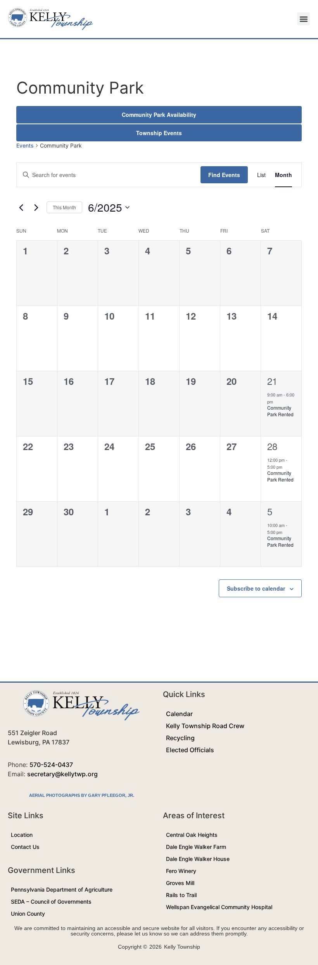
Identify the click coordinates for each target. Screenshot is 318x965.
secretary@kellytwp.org (62, 774)
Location (22, 834)
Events (25, 145)
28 (272, 446)
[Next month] (36, 207)
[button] (303, 18)
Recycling (180, 738)
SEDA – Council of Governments (51, 901)
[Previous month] (21, 207)
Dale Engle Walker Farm (196, 846)
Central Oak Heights (192, 834)
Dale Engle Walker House (198, 858)
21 (272, 381)
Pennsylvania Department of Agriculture (61, 889)
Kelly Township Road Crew (205, 726)
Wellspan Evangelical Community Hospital (219, 907)
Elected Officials (190, 750)
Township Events (159, 133)
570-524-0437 (51, 765)
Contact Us (25, 846)
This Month (64, 207)
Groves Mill (180, 883)
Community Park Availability (159, 114)
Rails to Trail (181, 895)
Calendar (179, 714)
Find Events (224, 175)
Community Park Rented (280, 410)
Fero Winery (181, 871)
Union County (28, 913)
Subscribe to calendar (256, 588)
